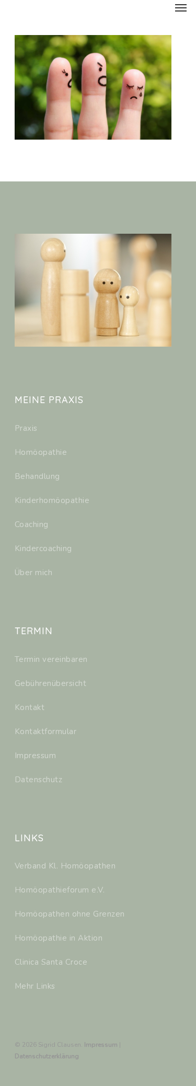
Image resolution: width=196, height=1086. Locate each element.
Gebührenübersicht (51, 683)
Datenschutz (39, 779)
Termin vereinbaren (51, 659)
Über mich (34, 572)
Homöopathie (41, 452)
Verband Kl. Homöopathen (65, 866)
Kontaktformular (46, 731)
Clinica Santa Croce (51, 962)
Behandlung (37, 476)
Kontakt (30, 707)
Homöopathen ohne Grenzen (70, 914)
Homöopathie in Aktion (59, 938)
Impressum (35, 755)
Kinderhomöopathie (52, 500)
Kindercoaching (43, 548)
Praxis (26, 428)
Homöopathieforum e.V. (60, 890)
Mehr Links (35, 986)
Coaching (32, 524)
